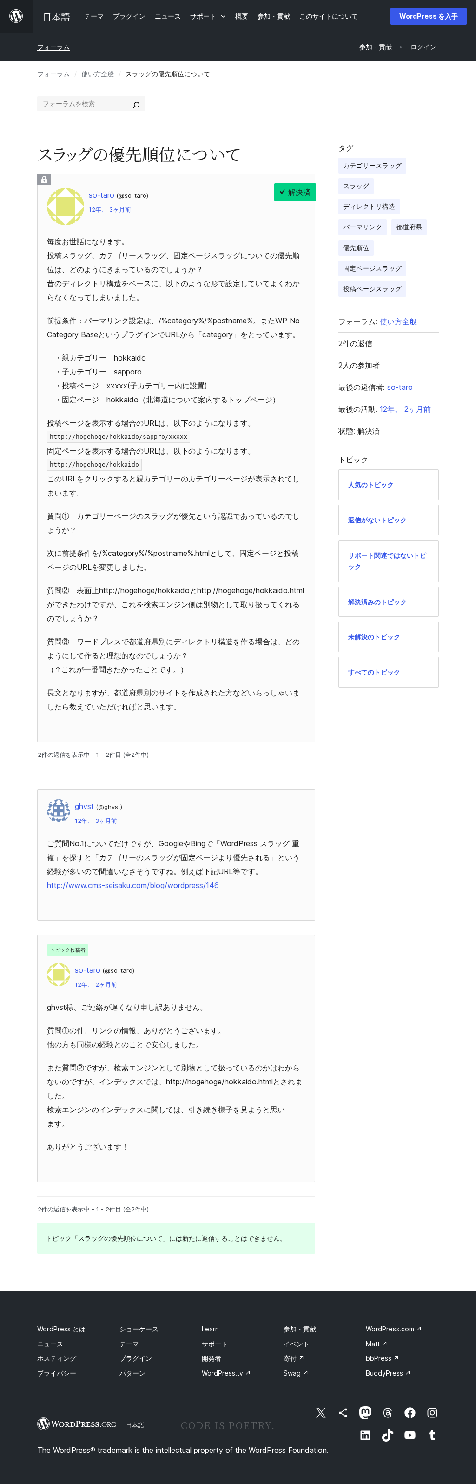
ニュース (50, 1344)
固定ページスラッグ (372, 268)
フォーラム (53, 47)
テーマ (129, 1344)
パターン (132, 1373)
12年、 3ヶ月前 (110, 209)
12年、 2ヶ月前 (96, 984)
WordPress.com (394, 1329)
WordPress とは (61, 1329)
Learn (210, 1329)
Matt (377, 1344)
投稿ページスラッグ (372, 289)
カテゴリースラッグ (372, 165)
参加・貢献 (300, 1329)
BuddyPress (388, 1373)
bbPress (382, 1358)
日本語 (135, 1425)
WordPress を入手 (428, 16)
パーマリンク (362, 227)
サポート (215, 1344)
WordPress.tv (226, 1373)
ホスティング (56, 1358)
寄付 (294, 1358)
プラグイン (135, 1358)
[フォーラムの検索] (136, 103)
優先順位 (356, 248)
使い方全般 (97, 74)
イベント (297, 1344)
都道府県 (409, 227)
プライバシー (56, 1373)
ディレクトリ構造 (369, 206)
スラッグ (356, 186)
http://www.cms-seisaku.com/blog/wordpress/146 (133, 885)
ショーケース (139, 1329)
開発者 (211, 1358)
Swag (296, 1373)
